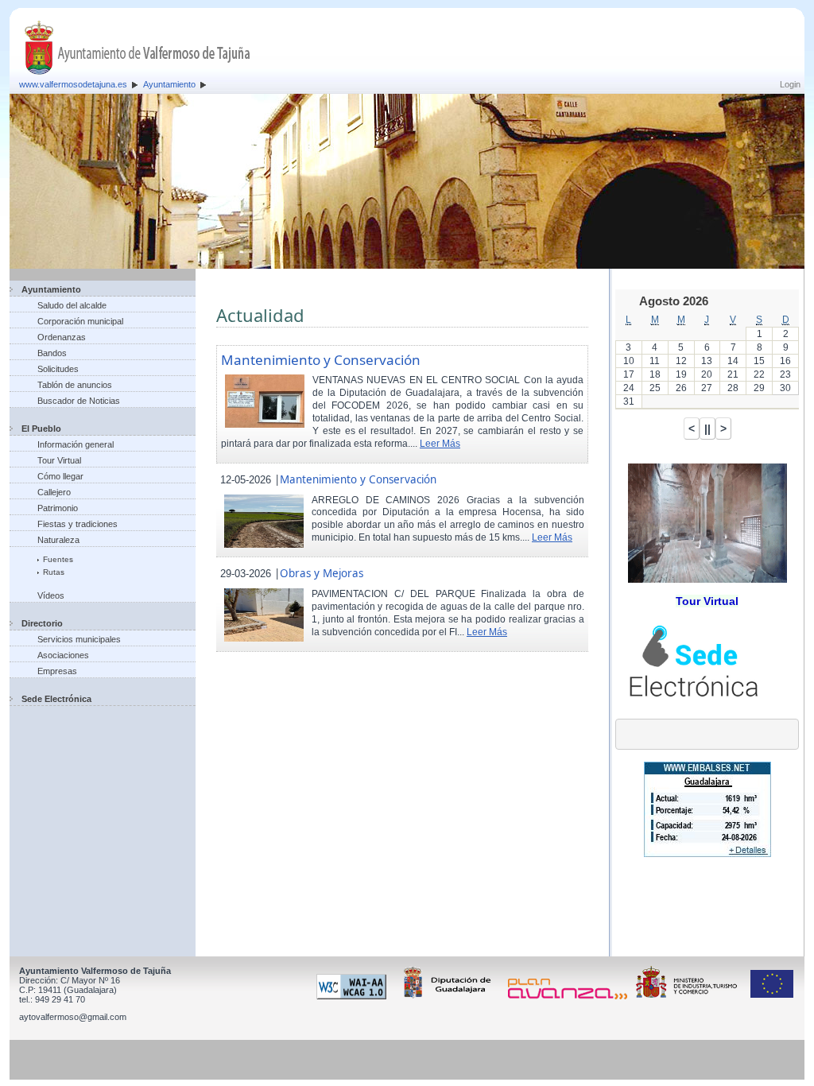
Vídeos (50, 595)
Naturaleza (58, 540)
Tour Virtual (59, 460)
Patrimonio (57, 508)
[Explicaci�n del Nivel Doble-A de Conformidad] (354, 996)
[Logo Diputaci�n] (450, 996)
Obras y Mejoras (321, 573)
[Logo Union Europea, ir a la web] (772, 996)
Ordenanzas (61, 337)
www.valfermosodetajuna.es (73, 84)
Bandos (52, 353)
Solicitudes (58, 369)
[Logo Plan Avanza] (570, 996)
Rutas (53, 572)
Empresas (57, 671)
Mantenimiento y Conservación (321, 360)
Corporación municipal (80, 321)
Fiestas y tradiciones (77, 524)
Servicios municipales (79, 639)
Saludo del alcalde (72, 305)
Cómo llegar (60, 476)
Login (790, 84)
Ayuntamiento (169, 84)
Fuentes (58, 559)
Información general (75, 444)
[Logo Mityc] (690, 996)
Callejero (54, 492)
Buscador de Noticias (78, 400)
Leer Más (440, 443)
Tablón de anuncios (74, 385)
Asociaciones (63, 655)
